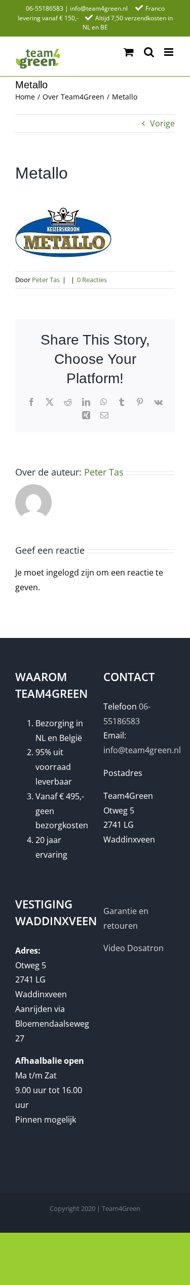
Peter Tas (46, 279)
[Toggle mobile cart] (129, 52)
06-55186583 (44, 8)
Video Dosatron (133, 948)
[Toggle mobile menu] (169, 52)
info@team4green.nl (99, 8)
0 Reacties (92, 279)
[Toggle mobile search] (149, 52)
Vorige (162, 123)
